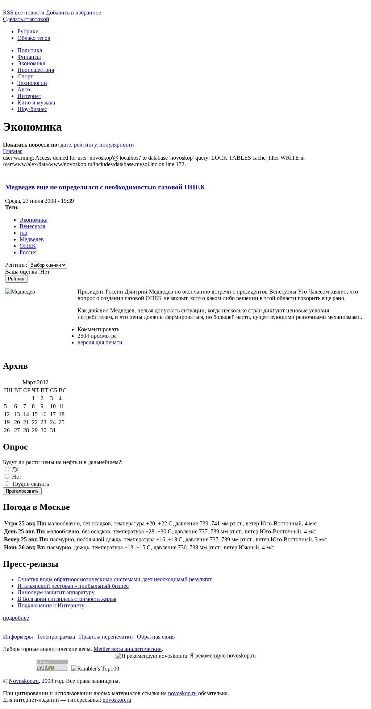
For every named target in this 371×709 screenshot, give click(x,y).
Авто (23, 89)
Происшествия (35, 70)
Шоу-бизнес (32, 109)
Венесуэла (32, 226)
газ (23, 233)
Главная (12, 151)
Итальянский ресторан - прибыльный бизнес (73, 586)
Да (14, 469)
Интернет (29, 96)
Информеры (18, 637)
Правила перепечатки (106, 637)
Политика (29, 50)
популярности (116, 145)
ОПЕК (28, 246)
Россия (28, 252)
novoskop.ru (182, 693)
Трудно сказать (30, 484)
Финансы (29, 57)
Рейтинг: (17, 265)
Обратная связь (156, 637)
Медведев (32, 239)
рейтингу (85, 145)
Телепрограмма (56, 637)
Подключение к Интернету (50, 605)
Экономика (31, 63)
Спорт (25, 76)
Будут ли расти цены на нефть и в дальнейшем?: (62, 462)
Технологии (32, 83)
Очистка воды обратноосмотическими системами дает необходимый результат (114, 579)
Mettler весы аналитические (127, 649)
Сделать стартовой (26, 19)
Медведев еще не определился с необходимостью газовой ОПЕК (105, 187)
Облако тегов (33, 38)
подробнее (16, 618)
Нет (16, 477)
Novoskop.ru (24, 681)
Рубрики (28, 31)
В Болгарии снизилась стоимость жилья (66, 599)
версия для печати (100, 342)
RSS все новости (24, 12)
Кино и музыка (36, 102)
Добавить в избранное (73, 12)
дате (66, 145)
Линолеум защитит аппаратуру (56, 592)
